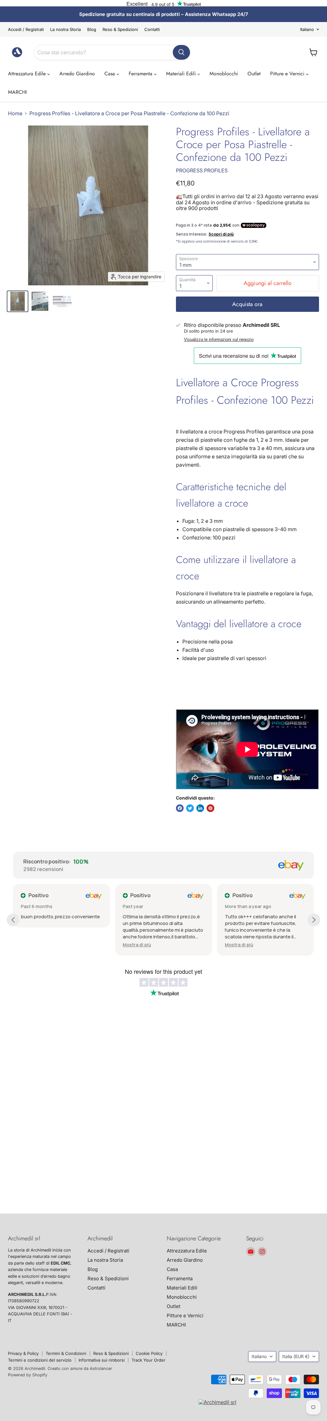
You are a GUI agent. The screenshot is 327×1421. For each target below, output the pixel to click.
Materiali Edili (181, 73)
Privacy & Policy (23, 1353)
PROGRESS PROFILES (202, 170)
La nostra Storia (65, 29)
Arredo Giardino (77, 73)
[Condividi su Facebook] (180, 808)
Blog (91, 29)
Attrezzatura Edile (27, 73)
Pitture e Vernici (288, 73)
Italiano (307, 29)
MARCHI (17, 92)
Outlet (254, 73)
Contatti (152, 29)
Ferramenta (141, 73)
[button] (137, 944)
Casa (110, 73)
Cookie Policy (149, 1353)
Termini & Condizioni (66, 1353)
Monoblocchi (223, 73)
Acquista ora (247, 304)
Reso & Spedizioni (120, 29)
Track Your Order (148, 1360)
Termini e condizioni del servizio (40, 1360)
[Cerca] (181, 52)
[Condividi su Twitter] (190, 808)
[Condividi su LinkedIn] (200, 808)
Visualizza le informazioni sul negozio (219, 339)
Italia (295, 1356)
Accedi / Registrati (26, 29)
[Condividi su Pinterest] (210, 808)
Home (15, 113)
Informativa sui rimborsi (102, 1360)
